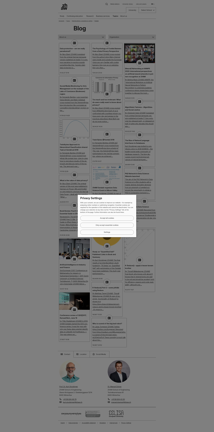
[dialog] (107, 216)
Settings (107, 232)
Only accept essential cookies (107, 225)
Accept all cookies (107, 218)
